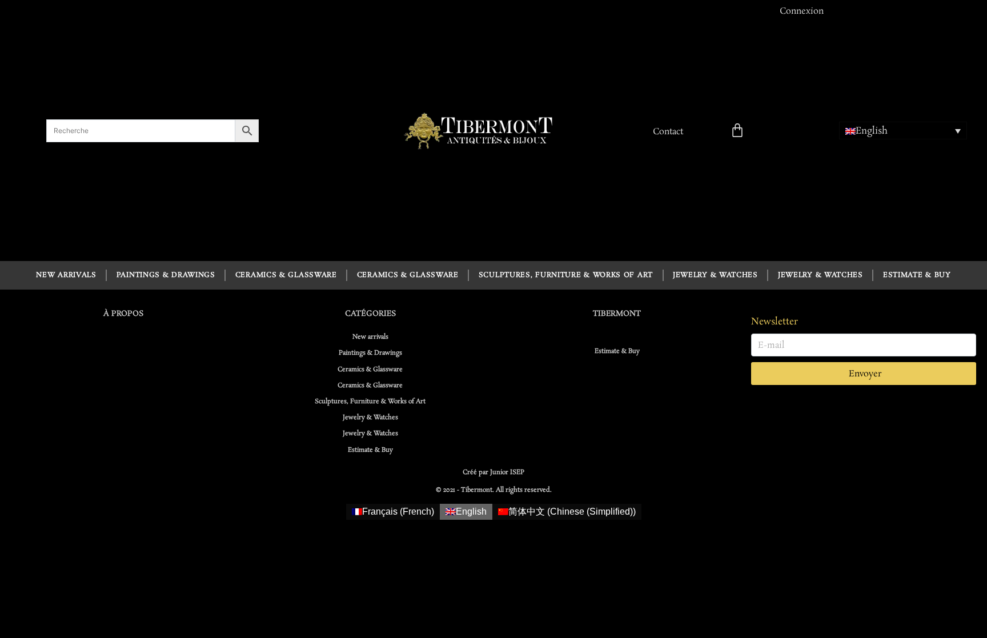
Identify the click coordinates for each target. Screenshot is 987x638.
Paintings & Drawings (166, 275)
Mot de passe (801, 80)
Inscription (849, 183)
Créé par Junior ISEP (493, 472)
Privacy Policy (756, 230)
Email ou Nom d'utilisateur (801, 29)
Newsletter (774, 321)
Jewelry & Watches (715, 275)
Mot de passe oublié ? (774, 183)
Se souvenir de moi (809, 131)
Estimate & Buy (917, 275)
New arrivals (66, 275)
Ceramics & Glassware (286, 275)
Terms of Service (822, 230)
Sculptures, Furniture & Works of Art (566, 275)
